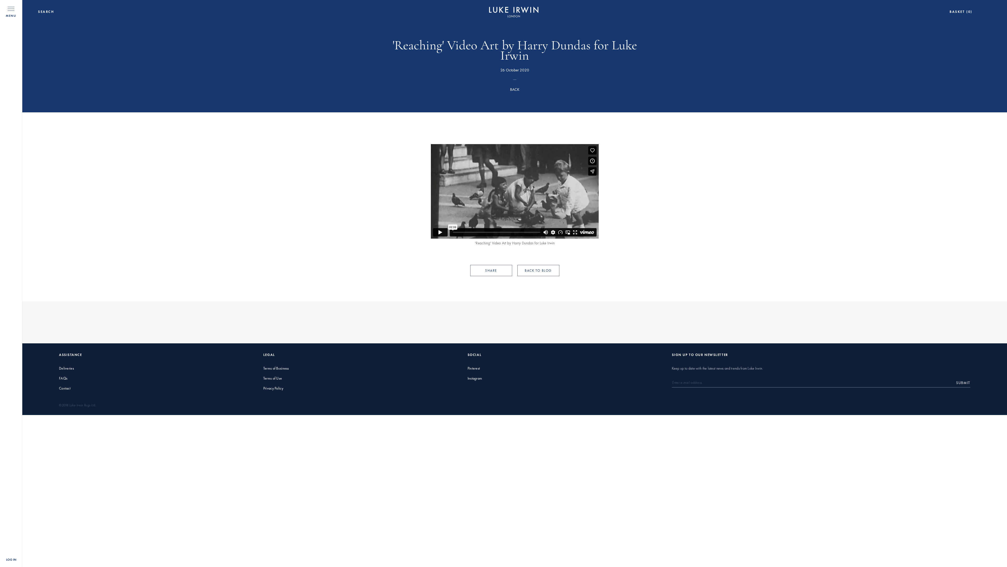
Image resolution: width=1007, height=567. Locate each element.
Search (46, 12)
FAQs (63, 378)
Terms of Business (276, 368)
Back (514, 89)
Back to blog (538, 270)
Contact (65, 388)
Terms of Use (272, 378)
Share (491, 270)
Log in (11, 559)
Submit (963, 383)
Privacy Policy (273, 388)
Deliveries (66, 368)
